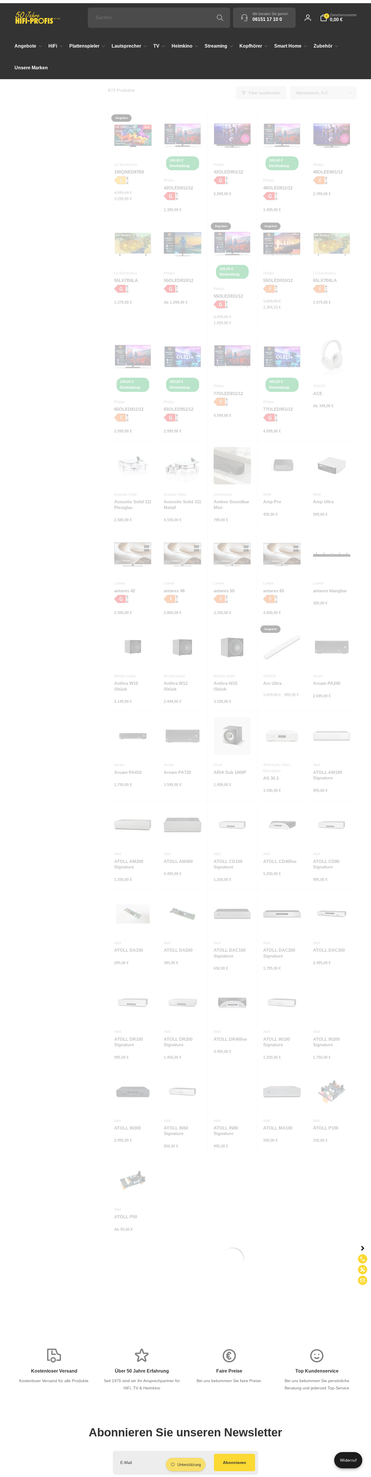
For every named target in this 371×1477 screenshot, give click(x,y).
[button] (338, 17)
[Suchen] (220, 17)
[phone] (362, 1259)
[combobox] (159, 18)
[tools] (362, 1269)
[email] (362, 1280)
